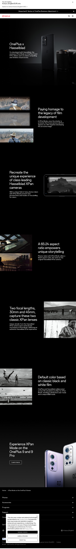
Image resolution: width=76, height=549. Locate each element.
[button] (37, 516)
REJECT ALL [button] (23, 540)
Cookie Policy (24, 519)
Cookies (58, 542)
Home (4, 490)
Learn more (15, 462)
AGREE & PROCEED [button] (23, 536)
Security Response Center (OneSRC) (44, 542)
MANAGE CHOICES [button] (23, 532)
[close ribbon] (73, 11)
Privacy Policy (29, 529)
